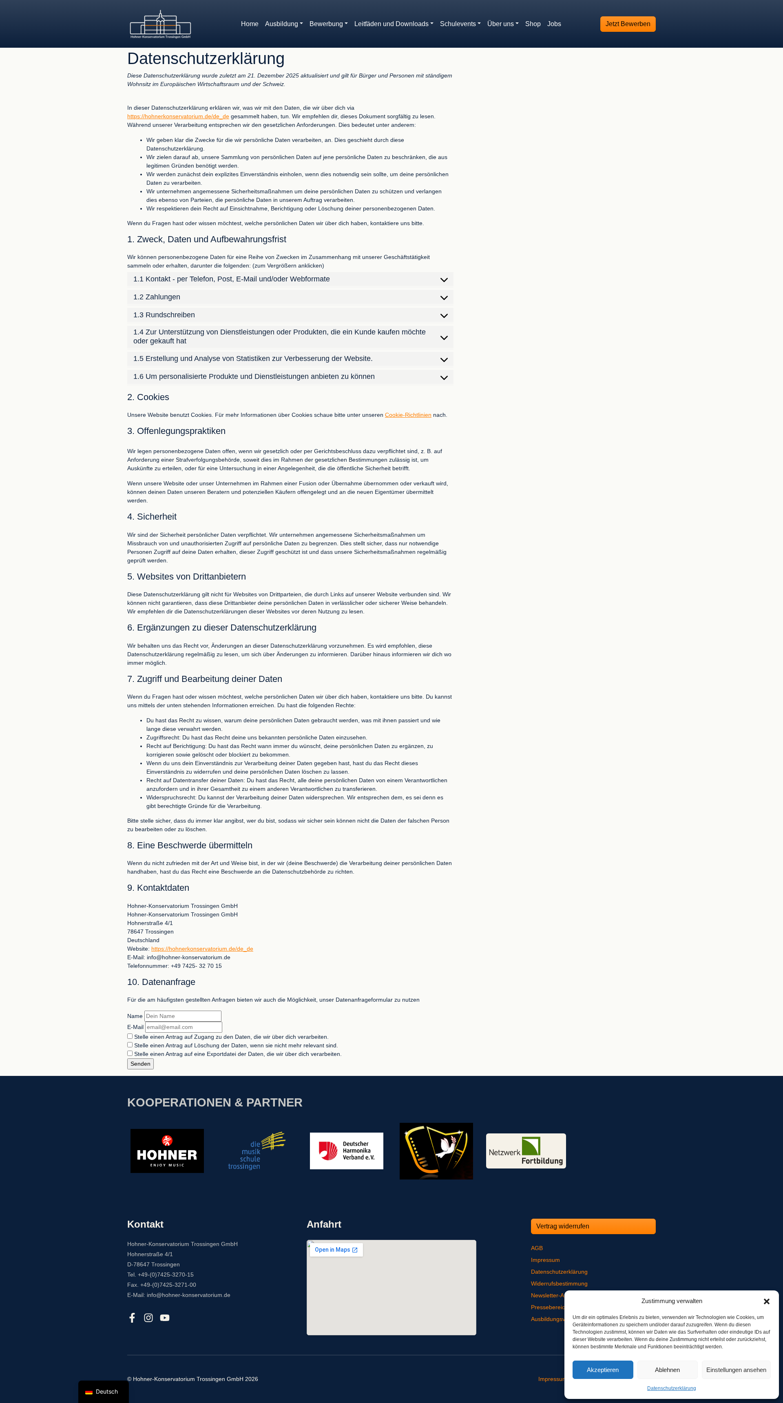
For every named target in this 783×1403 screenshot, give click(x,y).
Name (135, 1016)
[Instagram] (148, 1317)
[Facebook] (132, 1317)
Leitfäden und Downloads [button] (391, 23)
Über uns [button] (500, 23)
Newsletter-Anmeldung (560, 1295)
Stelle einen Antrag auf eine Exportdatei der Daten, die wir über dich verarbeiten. (237, 1054)
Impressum (545, 1260)
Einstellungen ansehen (736, 1369)
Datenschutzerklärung (671, 1388)
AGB (537, 1248)
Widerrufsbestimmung (559, 1283)
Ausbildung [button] (281, 23)
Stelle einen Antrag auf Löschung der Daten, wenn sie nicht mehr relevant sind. (235, 1045)
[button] (767, 1301)
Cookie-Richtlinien (408, 415)
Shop (533, 23)
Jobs (554, 23)
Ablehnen (667, 1369)
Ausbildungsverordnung (561, 1319)
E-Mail (135, 1027)
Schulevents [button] (458, 23)
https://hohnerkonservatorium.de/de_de (178, 116)
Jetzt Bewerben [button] (628, 23)
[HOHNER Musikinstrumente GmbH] (167, 1150)
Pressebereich (549, 1307)
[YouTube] (165, 1317)
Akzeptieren (603, 1369)
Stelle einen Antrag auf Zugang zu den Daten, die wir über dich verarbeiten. (231, 1036)
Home (250, 23)
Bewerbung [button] (326, 23)
